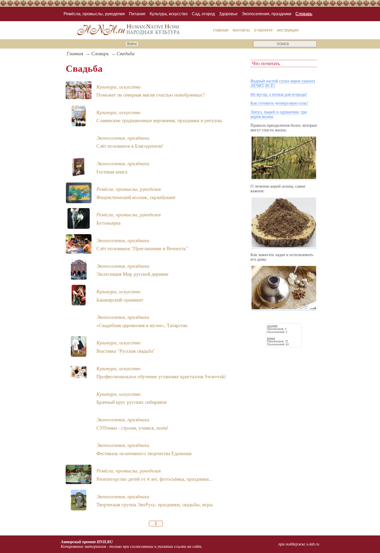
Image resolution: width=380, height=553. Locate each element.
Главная (75, 53)
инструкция (288, 30)
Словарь (303, 14)
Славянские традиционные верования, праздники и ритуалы (159, 120)
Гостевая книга (111, 172)
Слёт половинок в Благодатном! (129, 146)
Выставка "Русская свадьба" (125, 351)
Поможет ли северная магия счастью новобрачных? (150, 95)
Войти (131, 44)
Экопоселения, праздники (266, 14)
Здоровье (228, 14)
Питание (137, 14)
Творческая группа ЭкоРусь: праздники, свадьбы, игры (154, 504)
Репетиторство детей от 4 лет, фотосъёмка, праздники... (154, 479)
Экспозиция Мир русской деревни (132, 274)
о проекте (263, 30)
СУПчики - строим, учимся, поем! (132, 428)
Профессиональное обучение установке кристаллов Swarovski (161, 376)
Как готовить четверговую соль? (279, 103)
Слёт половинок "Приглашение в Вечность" (142, 248)
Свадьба (126, 53)
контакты (241, 30)
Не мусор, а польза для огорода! (278, 94)
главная (221, 30)
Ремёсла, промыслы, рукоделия (94, 14)
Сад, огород (203, 14)
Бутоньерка (108, 223)
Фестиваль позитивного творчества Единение (144, 453)
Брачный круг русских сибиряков (131, 402)
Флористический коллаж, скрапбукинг (136, 197)
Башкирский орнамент (119, 300)
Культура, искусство (169, 14)
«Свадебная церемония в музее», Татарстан (141, 325)
